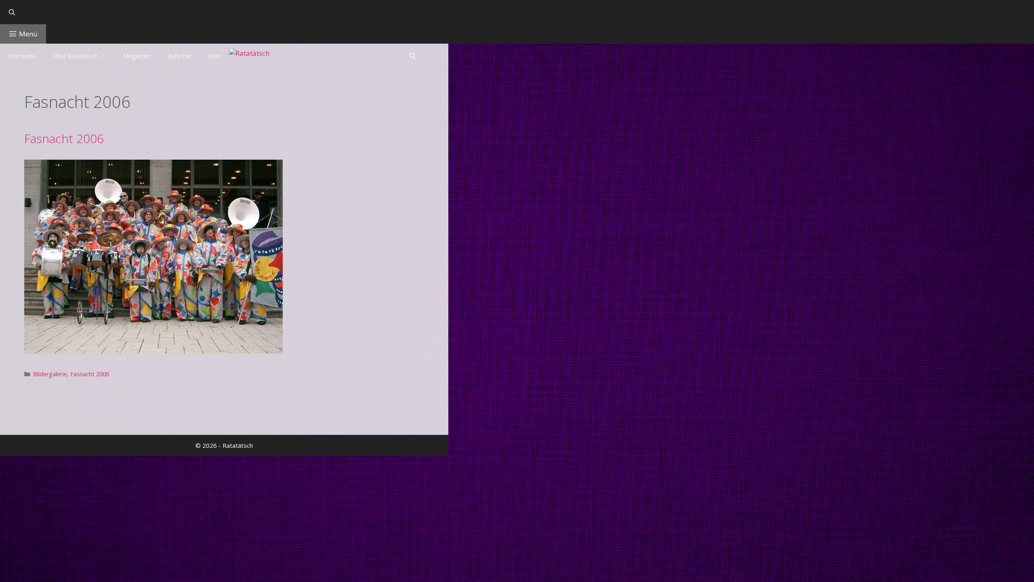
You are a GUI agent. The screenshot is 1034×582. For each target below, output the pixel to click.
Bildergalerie (50, 374)
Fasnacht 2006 (64, 138)
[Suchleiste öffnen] (224, 12)
